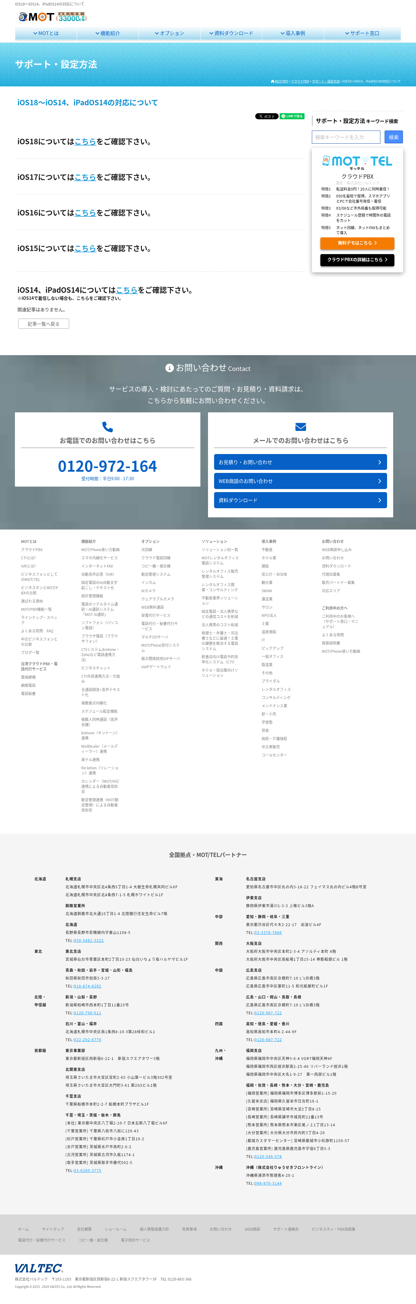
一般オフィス (273, 656)
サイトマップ (53, 1229)
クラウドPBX (32, 549)
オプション (171, 33)
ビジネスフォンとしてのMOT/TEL (39, 577)
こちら (85, 141)
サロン (267, 607)
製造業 (267, 664)
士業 (265, 623)
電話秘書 (28, 693)
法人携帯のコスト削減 (220, 624)
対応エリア (331, 590)
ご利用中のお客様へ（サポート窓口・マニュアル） (340, 621)
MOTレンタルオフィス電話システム (220, 560)
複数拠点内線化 (94, 702)
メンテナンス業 (274, 705)
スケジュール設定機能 (99, 711)
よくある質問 (333, 634)
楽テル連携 (90, 759)
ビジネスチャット (96, 667)
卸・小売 (269, 713)
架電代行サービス (156, 615)
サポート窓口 (364, 33)
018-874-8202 (87, 985)
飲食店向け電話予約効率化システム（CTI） (220, 659)
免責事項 (189, 1229)
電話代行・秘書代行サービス (41, 1240)
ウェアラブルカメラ (157, 598)
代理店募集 (331, 574)
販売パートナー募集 (338, 582)
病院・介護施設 (274, 738)
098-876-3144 (268, 1183)
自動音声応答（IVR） (98, 574)
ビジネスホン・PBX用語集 (333, 1229)
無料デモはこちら (356, 242)
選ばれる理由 (32, 600)
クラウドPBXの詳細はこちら (356, 259)
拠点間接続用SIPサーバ (160, 658)
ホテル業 (269, 557)
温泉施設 (269, 631)
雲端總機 (28, 677)
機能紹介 (109, 33)
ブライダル (271, 680)
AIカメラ (148, 590)
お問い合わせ (333, 557)
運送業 (267, 598)
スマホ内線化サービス (99, 557)
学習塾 (267, 722)
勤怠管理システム (156, 574)
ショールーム (116, 1229)
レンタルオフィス (276, 689)
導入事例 (294, 33)
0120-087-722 (268, 1012)
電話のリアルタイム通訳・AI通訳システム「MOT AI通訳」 (99, 609)
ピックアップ (273, 648)
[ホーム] (53, 20)
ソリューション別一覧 (220, 549)
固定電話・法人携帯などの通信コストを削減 (220, 614)
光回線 (146, 549)
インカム (148, 582)
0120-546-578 (268, 1156)
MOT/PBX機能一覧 (36, 609)
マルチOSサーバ (154, 636)
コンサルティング (276, 697)
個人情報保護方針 (154, 1229)
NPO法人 (269, 615)
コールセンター (274, 754)
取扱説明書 (331, 642)
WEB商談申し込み (337, 549)
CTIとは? (28, 557)
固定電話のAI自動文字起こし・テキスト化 (99, 585)
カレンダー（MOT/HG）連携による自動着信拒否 (100, 786)
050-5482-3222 (89, 940)
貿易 (265, 730)
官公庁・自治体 (274, 574)
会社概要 (84, 1229)
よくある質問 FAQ (37, 630)
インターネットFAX (97, 565)
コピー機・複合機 (156, 565)
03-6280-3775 (87, 1170)
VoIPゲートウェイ (156, 666)
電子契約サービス (135, 1240)
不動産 (267, 549)
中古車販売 (271, 746)
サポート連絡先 (286, 1229)
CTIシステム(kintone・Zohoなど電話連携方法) (100, 654)
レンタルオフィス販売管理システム (220, 573)
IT (263, 639)
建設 (265, 565)
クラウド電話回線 (156, 557)
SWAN (267, 590)
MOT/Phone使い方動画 (100, 549)
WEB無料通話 (152, 607)
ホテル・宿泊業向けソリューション (220, 672)
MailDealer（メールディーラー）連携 (99, 748)
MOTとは (48, 33)
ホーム (23, 1229)
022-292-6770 (87, 1039)
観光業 (267, 582)
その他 (267, 672)
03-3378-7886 (268, 932)
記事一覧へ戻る (44, 323)
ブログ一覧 (30, 652)
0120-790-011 (87, 1012)
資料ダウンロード (233, 33)
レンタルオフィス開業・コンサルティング (220, 587)
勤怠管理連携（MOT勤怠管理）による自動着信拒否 (99, 805)
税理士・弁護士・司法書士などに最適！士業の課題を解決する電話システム (220, 640)
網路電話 (28, 685)
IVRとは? (28, 565)
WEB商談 (252, 1229)
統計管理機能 (92, 595)
